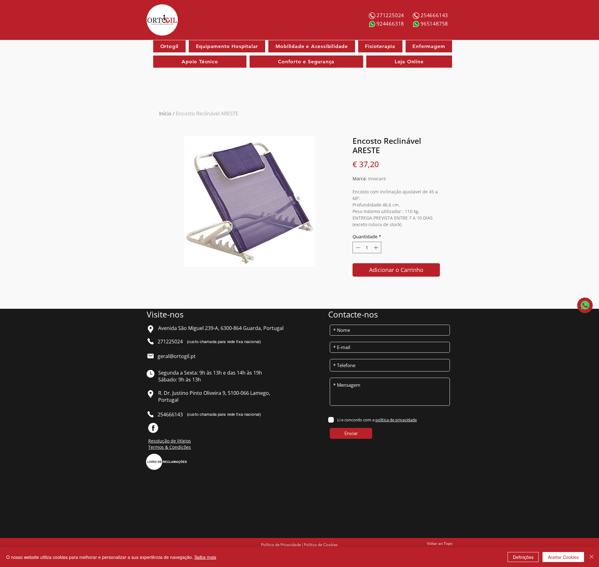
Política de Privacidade (281, 544)
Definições (523, 557)
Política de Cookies (321, 544)
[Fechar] (591, 557)
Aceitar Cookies (563, 557)
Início (165, 113)
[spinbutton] (367, 247)
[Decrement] (357, 247)
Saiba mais (205, 557)
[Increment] (376, 247)
